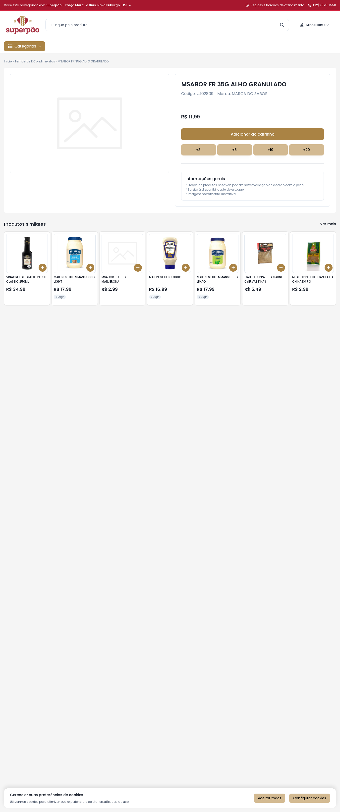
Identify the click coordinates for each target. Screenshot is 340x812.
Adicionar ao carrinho (253, 134)
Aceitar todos (269, 798)
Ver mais (328, 223)
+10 (270, 149)
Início (8, 61)
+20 (306, 149)
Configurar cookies (309, 798)
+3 (198, 149)
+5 (234, 149)
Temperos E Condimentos (34, 61)
